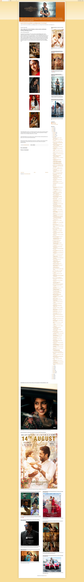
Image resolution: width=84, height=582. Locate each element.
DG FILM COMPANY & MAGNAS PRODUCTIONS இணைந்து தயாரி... (57, 163)
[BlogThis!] (31, 144)
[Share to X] (32, 144)
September (54, 135)
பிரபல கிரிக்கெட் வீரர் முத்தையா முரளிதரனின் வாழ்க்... (56, 241)
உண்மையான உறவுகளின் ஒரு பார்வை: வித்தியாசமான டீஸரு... (57, 263)
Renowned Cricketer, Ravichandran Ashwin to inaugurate (57, 145)
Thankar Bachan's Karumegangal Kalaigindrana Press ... (57, 238)
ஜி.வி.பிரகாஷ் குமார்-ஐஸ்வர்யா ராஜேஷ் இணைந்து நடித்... (57, 138)
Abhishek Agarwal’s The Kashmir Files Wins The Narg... (58, 211)
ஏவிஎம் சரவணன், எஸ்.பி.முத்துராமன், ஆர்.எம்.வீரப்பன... (57, 337)
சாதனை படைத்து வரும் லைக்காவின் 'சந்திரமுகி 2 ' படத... (57, 219)
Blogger (46, 575)
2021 (53, 375)
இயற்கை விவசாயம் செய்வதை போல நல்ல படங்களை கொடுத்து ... (57, 236)
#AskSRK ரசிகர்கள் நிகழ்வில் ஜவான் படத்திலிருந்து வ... (57, 202)
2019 (53, 377)
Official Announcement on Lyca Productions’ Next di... (57, 176)
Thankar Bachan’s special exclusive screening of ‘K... (57, 247)
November (54, 133)
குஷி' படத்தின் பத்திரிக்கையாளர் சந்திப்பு (57, 270)
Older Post (46, 172)
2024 (53, 130)
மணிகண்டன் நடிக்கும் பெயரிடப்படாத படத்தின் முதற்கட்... (57, 189)
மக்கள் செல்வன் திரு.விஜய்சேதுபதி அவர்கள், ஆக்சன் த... (57, 293)
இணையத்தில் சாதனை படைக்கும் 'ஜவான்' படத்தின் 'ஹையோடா (58, 331)
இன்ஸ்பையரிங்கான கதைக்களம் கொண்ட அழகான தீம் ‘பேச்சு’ (58, 224)
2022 (53, 374)
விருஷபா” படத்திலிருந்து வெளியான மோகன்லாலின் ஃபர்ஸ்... (57, 195)
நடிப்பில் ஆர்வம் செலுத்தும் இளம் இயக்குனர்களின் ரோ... (56, 282)
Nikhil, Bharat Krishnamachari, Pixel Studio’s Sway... (57, 300)
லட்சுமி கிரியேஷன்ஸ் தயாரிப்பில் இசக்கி (57, 351)
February (54, 371)
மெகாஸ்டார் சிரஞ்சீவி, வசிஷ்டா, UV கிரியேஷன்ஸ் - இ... (57, 260)
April (53, 369)
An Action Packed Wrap (56, 227)
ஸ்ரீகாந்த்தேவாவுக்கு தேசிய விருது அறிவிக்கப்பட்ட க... (57, 159)
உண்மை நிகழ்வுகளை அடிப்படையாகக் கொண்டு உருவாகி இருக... (57, 291)
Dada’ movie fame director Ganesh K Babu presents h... (57, 265)
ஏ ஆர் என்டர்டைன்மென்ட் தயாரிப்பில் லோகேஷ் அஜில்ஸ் (57, 330)
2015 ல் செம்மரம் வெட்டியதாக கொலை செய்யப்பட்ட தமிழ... (57, 181)
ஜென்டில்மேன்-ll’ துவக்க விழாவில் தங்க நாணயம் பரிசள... (57, 311)
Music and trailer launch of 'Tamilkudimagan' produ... (56, 350)
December (54, 132)
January (54, 372)
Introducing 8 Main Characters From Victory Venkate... (57, 341)
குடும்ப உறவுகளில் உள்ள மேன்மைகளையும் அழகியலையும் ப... (58, 146)
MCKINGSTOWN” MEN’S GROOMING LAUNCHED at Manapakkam (58, 217)
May (53, 368)
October (54, 134)
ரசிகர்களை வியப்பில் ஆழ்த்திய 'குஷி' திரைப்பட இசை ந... (57, 313)
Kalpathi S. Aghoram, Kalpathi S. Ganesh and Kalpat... (57, 156)
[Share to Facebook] (33, 144)
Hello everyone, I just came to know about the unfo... (57, 178)
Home (34, 172)
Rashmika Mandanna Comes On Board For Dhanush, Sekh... (58, 344)
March (54, 370)
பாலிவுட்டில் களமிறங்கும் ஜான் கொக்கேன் (57, 172)
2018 (53, 378)
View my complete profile (54, 124)
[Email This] (30, 144)
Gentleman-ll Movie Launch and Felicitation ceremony (57, 289)
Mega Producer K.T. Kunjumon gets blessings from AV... (57, 335)
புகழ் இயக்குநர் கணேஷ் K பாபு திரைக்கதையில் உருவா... (56, 267)
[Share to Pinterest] (34, 144)
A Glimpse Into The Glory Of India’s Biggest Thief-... (57, 306)
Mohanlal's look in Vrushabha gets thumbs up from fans (57, 193)
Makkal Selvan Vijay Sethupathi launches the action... (57, 294)
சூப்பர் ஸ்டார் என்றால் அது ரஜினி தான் (57, 277)
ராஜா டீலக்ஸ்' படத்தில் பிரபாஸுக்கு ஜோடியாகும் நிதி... (57, 298)
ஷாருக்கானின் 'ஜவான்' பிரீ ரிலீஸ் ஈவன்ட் (57, 141)
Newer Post (22, 172)
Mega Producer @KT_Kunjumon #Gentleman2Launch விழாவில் (57, 206)
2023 (53, 131)
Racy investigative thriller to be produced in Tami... (57, 328)
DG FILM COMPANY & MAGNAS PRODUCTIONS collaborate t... (57, 161)
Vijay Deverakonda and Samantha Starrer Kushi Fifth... (57, 196)
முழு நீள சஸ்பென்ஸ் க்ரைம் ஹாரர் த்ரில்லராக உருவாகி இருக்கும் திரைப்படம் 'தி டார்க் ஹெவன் (34, 23)
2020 (53, 376)
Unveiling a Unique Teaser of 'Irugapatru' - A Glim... (56, 261)
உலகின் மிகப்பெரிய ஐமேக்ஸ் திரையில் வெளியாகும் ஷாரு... (57, 200)
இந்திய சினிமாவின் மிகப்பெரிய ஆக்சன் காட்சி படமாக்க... (57, 229)
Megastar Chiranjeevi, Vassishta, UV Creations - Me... (57, 256)
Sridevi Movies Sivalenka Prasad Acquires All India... (57, 243)
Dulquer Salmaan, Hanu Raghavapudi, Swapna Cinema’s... (58, 356)
